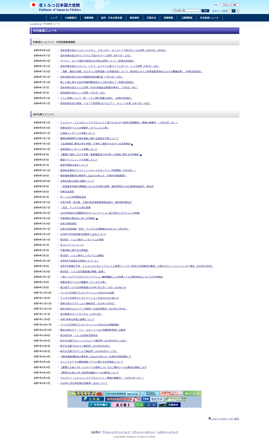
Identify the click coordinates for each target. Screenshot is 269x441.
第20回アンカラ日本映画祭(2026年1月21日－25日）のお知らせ (93, 287)
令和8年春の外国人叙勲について (77, 181)
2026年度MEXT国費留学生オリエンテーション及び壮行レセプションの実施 (99, 213)
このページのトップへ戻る (225, 418)
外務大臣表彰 (67, 191)
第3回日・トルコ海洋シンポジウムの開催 (82, 255)
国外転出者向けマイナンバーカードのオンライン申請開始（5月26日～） (98, 170)
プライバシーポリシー (143, 432)
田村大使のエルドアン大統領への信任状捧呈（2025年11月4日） (93, 309)
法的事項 (95, 432)
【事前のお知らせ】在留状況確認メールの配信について (89, 372)
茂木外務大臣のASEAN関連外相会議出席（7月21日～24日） (91, 77)
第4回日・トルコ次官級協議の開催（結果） (83, 271)
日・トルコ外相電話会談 (73, 197)
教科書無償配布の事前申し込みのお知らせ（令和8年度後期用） (93, 175)
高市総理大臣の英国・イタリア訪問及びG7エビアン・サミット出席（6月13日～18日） (105, 103)
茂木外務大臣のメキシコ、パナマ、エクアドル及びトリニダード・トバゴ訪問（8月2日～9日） (110, 66)
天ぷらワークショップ (72, 245)
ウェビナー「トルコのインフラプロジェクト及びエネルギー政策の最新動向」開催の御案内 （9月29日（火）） (119, 122)
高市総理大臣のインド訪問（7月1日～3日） (83, 93)
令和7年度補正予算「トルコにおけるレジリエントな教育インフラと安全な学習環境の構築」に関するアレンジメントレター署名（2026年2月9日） (137, 266)
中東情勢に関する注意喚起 (74, 250)
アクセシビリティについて (116, 432)
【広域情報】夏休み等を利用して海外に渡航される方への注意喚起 (95, 143)
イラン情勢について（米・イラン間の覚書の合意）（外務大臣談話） (96, 98)
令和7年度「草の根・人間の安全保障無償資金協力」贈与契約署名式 (96, 202)
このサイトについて (167, 432)
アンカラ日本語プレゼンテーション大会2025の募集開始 (89, 324)
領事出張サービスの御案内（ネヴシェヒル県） (84, 128)
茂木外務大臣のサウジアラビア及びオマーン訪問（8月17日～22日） (96, 55)
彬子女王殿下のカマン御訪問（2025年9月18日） (85, 346)
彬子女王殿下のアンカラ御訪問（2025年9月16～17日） (89, 351)
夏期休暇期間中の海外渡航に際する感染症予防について (89, 138)
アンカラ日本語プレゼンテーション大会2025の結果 (87, 293)
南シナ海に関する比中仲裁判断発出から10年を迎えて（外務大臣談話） (97, 82)
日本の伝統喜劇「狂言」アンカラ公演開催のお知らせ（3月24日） (94, 229)
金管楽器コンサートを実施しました (79, 149)
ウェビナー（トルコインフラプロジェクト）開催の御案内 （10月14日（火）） (102, 378)
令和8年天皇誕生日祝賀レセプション (79, 261)
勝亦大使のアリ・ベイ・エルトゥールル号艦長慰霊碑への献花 (93, 330)
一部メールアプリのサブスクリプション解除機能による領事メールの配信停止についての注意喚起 (111, 277)
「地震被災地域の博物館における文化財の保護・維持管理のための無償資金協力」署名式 (107, 186)
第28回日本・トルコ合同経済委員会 (79, 335)
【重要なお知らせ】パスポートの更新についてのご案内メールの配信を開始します (103, 367)
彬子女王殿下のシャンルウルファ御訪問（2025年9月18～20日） (93, 340)
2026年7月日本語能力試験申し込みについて (83, 234)
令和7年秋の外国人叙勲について (77, 319)
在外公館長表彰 (68, 223)
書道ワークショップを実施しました (79, 160)
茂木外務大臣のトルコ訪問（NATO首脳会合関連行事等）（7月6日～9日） (99, 87)
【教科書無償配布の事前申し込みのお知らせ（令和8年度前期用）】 (96, 356)
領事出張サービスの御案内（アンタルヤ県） (83, 282)
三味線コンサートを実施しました (77, 133)
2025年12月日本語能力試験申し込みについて (83, 383)
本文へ (216, 5)
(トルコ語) (230, 5)
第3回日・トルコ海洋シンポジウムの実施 (82, 239)
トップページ (36, 24)
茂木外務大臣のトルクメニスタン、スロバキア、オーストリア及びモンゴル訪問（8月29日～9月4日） (113, 50)
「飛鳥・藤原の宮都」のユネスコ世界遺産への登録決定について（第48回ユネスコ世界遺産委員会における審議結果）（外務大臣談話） (131, 71)
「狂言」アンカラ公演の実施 (75, 207)
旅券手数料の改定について (74, 165)
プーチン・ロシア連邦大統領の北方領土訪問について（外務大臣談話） (97, 61)
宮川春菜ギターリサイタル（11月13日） (81, 314)
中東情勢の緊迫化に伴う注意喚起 (77, 218)
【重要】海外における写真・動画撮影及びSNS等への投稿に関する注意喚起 (99, 154)
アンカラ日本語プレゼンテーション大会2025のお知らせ (89, 298)
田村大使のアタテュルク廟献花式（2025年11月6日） (88, 303)
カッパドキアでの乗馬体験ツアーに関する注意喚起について (91, 362)
